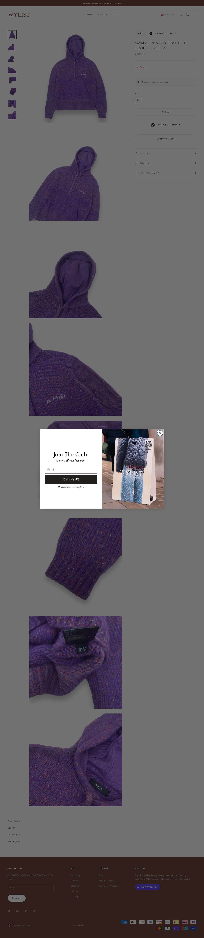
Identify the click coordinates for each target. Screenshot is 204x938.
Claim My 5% (71, 479)
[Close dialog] (160, 433)
